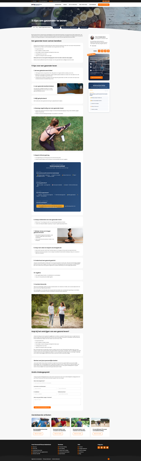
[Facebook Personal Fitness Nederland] (105, 1)
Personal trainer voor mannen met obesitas (80, 427)
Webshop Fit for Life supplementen (40, 452)
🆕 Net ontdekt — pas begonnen (43, 184)
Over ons (35, 446)
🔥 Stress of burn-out (66, 175)
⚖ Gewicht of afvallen (55, 175)
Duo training (62, 448)
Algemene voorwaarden (37, 459)
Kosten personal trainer (64, 452)
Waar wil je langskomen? (39, 380)
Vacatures (81, 452)
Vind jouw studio (83, 4)
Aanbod (65, 4)
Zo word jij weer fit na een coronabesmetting (100, 427)
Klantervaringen (82, 450)
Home (34, 27)
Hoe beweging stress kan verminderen (41, 427)
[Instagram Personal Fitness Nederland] (103, 1)
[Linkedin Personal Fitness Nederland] (107, 1)
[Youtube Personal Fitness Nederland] (108, 1)
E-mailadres (37, 391)
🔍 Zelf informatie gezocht (60, 194)
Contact (81, 446)
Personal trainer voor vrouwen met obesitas (60, 427)
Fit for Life (35, 448)
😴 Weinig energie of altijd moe (96, 97)
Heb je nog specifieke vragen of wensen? (43, 397)
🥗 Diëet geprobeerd (71, 194)
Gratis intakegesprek (103, 4)
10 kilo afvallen (77, 262)
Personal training (63, 446)
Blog (37, 27)
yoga (41, 236)
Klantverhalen (92, 4)
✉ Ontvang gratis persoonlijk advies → (50, 207)
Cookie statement (56, 459)
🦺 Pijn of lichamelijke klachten (96, 100)
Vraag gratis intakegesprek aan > (42, 407)
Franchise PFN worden (37, 450)
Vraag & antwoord (83, 448)
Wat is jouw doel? (73, 4)
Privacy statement (47, 459)
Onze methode (58, 4)
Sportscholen (62, 453)
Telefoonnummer (62, 391)
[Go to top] (108, 459)
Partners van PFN (36, 453)
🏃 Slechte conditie (50, 176)
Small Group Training (63, 450)
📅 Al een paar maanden (57, 184)
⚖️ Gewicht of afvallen (95, 103)
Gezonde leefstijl (84, 27)
